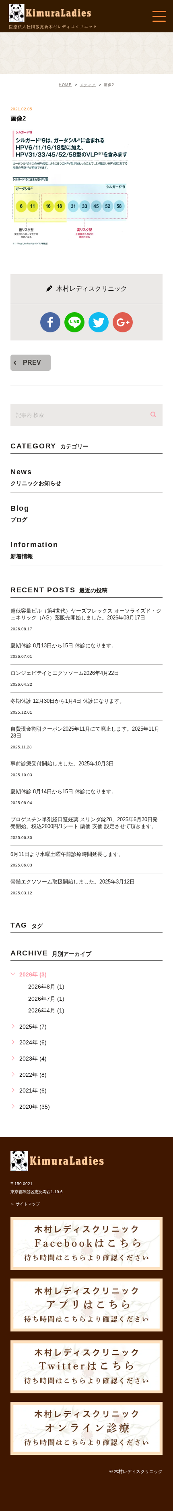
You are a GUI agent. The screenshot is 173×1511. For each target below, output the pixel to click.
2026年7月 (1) (46, 998)
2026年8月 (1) (46, 986)
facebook (50, 322)
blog (19, 513)
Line (74, 322)
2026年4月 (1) (46, 1010)
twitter (99, 322)
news (35, 477)
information (34, 550)
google (123, 322)
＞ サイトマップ (25, 1204)
